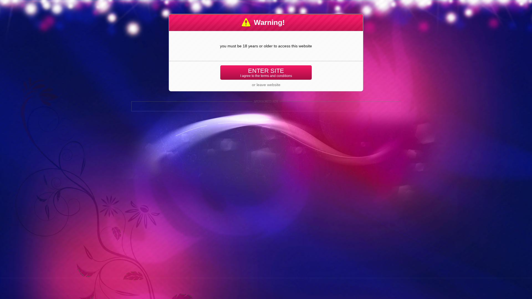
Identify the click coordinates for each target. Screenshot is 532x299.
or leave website (266, 85)
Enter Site (266, 72)
